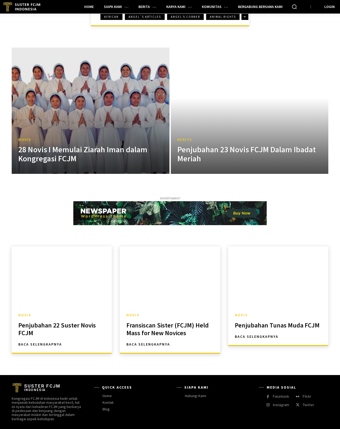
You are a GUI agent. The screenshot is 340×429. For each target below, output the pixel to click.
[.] (23, 6)
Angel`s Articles (145, 17)
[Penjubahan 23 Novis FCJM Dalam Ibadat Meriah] (250, 111)
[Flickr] (297, 396)
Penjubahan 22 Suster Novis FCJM (57, 329)
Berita (184, 139)
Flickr (307, 396)
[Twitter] (297, 405)
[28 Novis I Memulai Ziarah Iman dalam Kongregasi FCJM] (90, 111)
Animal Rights (223, 17)
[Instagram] (268, 405)
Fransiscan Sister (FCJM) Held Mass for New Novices (167, 329)
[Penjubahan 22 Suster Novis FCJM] (62, 276)
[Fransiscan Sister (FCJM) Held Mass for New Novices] (170, 276)
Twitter (308, 405)
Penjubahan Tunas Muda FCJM (277, 325)
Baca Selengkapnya (40, 344)
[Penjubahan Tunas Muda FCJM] (278, 276)
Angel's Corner (185, 17)
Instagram (281, 405)
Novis (24, 139)
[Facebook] (268, 396)
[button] (294, 6)
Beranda (25, 21)
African (111, 17)
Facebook (281, 396)
